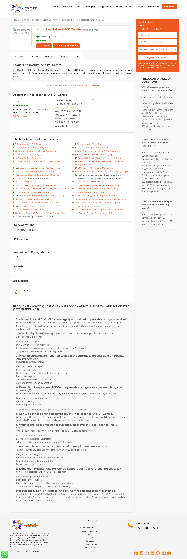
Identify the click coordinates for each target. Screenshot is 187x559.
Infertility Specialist (89, 531)
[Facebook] (142, 553)
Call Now (45, 45)
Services (49, 56)
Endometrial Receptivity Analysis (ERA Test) (38, 202)
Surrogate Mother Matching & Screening (36, 151)
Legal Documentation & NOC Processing (96, 151)
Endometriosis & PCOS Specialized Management (101, 209)
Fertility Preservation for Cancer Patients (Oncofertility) (44, 189)
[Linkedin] (136, 553)
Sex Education (25, 182)
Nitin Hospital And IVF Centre (91, 20)
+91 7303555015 (148, 528)
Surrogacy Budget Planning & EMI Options (38, 175)
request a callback (157, 57)
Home (55, 6)
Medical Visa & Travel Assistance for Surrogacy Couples (103, 171)
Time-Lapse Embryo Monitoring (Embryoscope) (41, 195)
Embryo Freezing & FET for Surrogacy (94, 154)
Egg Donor (105, 6)
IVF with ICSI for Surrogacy (29, 154)
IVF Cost (89, 538)
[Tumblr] (169, 553)
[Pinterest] (164, 553)
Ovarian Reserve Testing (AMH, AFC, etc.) (98, 213)
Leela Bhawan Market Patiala (57, 20)
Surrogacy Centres (89, 544)
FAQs (76, 56)
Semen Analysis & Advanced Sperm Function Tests (42, 213)
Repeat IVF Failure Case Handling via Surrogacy (100, 158)
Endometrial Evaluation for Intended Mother (39, 168)
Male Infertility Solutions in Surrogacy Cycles (39, 161)
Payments (169, 6)
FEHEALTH (18, 102)
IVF (78, 6)
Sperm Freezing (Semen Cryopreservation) (98, 185)
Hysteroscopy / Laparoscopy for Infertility (97, 195)
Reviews (63, 56)
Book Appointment (68, 45)
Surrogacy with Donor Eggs (90, 144)
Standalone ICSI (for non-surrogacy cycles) (98, 189)
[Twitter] (153, 553)
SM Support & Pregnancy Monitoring (95, 168)
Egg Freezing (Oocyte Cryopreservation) (37, 185)
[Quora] (158, 553)
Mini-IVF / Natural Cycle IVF (31, 206)
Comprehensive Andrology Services (35, 199)
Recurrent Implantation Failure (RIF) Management (102, 199)
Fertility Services (124, 6)
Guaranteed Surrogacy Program (32, 147)
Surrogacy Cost (90, 548)
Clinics (25, 20)
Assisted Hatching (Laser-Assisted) (34, 192)
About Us (67, 6)
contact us (153, 6)
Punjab (35, 20)
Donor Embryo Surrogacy (30, 158)
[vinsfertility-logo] (23, 8)
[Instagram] (147, 553)
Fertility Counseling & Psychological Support (99, 202)
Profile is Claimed (90, 30)
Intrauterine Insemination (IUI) (92, 182)
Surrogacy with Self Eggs (29, 144)
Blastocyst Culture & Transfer (91, 192)
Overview (19, 56)
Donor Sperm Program (89, 206)
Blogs (140, 6)
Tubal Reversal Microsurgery (31, 209)
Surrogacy (90, 6)
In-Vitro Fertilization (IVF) (90, 528)
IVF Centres (89, 534)
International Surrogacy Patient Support (37, 171)
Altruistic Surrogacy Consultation (93, 147)
